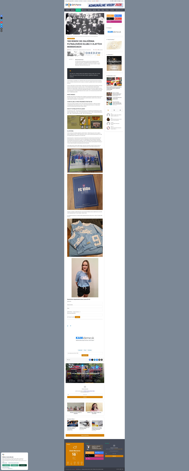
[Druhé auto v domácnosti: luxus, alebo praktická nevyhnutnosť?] (72, 423)
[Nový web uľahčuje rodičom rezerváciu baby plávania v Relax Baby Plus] (109, 103)
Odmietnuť (14, 465)
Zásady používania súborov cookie (87, 469)
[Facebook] (90, 360)
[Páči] (67, 325)
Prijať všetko (23, 465)
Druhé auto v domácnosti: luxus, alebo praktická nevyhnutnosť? (71, 428)
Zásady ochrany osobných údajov (98, 469)
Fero (111, 113)
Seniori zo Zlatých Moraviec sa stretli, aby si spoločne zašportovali (117, 93)
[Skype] (1, 24)
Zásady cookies (4, 462)
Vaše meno (69, 301)
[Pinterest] (1, 22)
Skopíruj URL (85, 355)
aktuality (80, 350)
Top (85, 350)
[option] (85, 373)
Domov (69, 36)
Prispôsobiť (6, 465)
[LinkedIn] (95, 360)
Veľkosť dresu (69, 311)
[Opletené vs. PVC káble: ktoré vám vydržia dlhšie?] (85, 423)
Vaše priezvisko (70, 304)
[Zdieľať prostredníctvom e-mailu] (99, 360)
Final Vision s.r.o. (78, 469)
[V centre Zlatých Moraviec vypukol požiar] (109, 99)
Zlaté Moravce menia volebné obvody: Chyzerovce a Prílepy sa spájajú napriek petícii (97, 428)
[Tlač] (102, 360)
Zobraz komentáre (85, 435)
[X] (92, 360)
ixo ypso (112, 122)
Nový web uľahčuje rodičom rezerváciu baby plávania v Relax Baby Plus (117, 102)
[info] (73, 5)
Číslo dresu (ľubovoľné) (71, 313)
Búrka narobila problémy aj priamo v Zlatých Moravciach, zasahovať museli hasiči (114, 88)
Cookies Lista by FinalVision (5, 467)
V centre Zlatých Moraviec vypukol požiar (85, 373)
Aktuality (72, 36)
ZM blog (73, 38)
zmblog (89, 350)
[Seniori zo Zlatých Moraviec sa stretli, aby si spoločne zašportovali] (109, 94)
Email (68, 308)
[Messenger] (97, 360)
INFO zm (70, 49)
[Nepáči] (70, 325)
